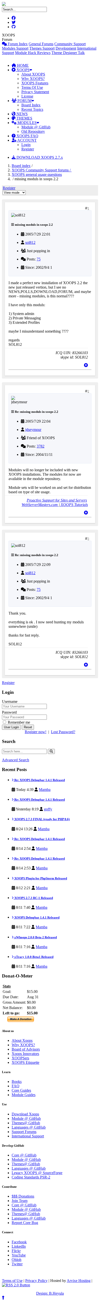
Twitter (17, 1264)
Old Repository (33, 131)
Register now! (35, 732)
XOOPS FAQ (27, 136)
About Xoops (22, 1040)
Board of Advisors (26, 1049)
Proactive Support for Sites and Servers (57, 500)
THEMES (24, 118)
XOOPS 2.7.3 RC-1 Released (33, 898)
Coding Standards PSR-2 (31, 1177)
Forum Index (17, 44)
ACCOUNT (27, 140)
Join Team (19, 1201)
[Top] (86, 365)
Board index (21, 166)
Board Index (31, 105)
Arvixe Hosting (79, 1281)
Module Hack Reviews (32, 53)
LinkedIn (19, 1246)
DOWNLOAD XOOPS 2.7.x (39, 157)
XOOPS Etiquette (25, 1062)
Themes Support (42, 48)
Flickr (16, 1251)
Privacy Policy (36, 1281)
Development (66, 48)
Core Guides (21, 1090)
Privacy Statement (35, 92)
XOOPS (23, 70)
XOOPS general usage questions (37, 174)
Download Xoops (25, 1114)
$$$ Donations (23, 1196)
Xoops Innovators (25, 1054)
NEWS (22, 114)
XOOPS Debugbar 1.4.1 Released (36, 917)
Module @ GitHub (35, 127)
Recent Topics (32, 109)
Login (26, 145)
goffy (48, 809)
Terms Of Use (32, 87)
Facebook (19, 1242)
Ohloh (16, 1259)
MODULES (27, 123)
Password (9, 712)
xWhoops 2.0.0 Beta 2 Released (35, 937)
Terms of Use (12, 1281)
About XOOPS (33, 74)
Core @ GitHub (24, 1155)
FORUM (24, 101)
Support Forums (24, 1132)
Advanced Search (15, 760)
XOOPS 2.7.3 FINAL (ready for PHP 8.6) (42, 819)
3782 (40, 446)
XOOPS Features (34, 83)
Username (9, 701)
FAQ (15, 1086)
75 (39, 259)
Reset (28, 727)
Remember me (18, 722)
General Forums (41, 44)
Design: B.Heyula (50, 1293)
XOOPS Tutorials (74, 505)
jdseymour (33, 429)
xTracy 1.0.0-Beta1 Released (33, 957)
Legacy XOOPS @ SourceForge (37, 1173)
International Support (28, 1136)
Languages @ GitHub (29, 1127)
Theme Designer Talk (68, 53)
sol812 (30, 242)
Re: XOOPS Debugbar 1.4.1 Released (39, 780)
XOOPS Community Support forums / (42, 170)
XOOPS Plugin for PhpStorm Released (40, 878)
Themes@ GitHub (26, 1123)
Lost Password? (63, 732)
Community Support (70, 44)
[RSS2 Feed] (16, 1285)
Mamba (44, 789)
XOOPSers (20, 1058)
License (27, 96)
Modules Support (15, 48)
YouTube (19, 1255)
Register (27, 149)
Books (17, 1081)
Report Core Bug (25, 1223)
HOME (22, 65)
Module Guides (23, 1095)
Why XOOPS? (33, 79)
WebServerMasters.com (40, 505)
